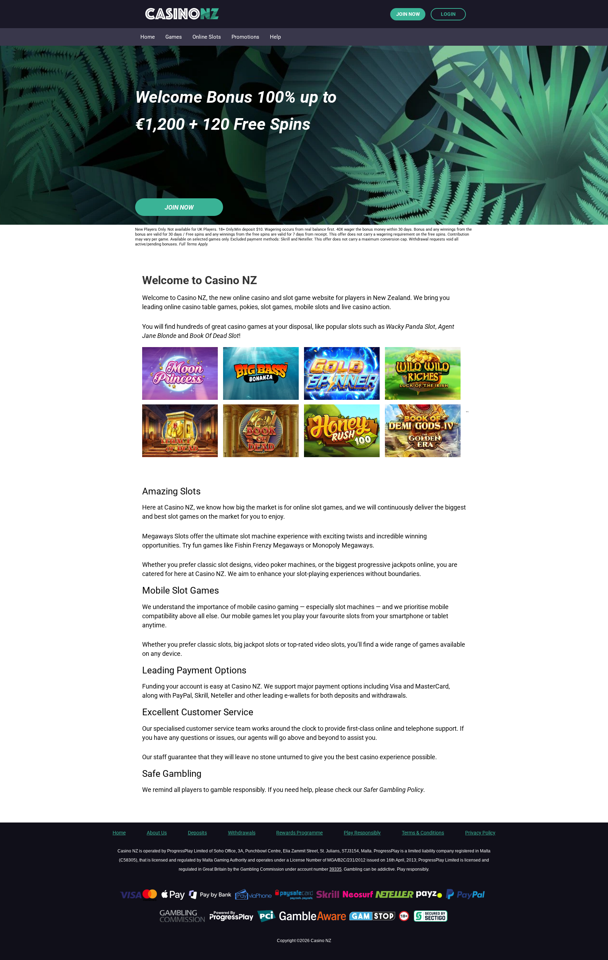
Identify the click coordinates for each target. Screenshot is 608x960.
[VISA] (138, 899)
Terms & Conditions (423, 833)
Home (119, 833)
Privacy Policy (480, 833)
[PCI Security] (266, 921)
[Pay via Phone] (253, 899)
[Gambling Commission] (182, 921)
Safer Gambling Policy (393, 790)
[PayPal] (468, 899)
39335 (335, 869)
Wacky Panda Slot (410, 326)
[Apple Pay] (173, 899)
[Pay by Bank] (210, 899)
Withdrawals (241, 833)
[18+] (405, 921)
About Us (157, 833)
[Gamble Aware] (313, 921)
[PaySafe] (294, 899)
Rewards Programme (299, 833)
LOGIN (448, 14)
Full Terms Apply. (193, 244)
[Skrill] (328, 899)
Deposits (197, 833)
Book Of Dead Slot (214, 335)
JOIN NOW (408, 14)
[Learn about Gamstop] (373, 921)
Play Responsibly (362, 833)
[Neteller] (394, 899)
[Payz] (430, 899)
